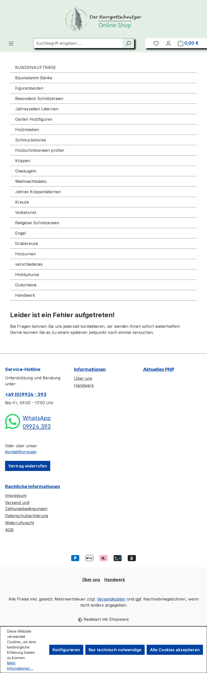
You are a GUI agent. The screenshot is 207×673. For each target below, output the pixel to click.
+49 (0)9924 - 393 (25, 394)
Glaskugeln (25, 170)
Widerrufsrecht (19, 522)
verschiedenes (29, 264)
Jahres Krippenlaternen (38, 191)
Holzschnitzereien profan (39, 150)
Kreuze (22, 202)
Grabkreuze (26, 243)
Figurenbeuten (29, 88)
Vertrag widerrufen (27, 465)
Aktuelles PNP (158, 369)
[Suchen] (128, 43)
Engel (20, 233)
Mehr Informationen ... (20, 665)
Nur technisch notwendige (115, 649)
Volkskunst (25, 212)
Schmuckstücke (30, 139)
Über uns (83, 378)
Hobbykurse (27, 274)
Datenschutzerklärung (26, 515)
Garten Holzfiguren (33, 119)
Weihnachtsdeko (31, 181)
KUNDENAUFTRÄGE (35, 67)
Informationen (90, 369)
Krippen (22, 160)
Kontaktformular (20, 451)
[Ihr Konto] (168, 43)
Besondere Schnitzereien (39, 98)
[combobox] (78, 43)
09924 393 (37, 426)
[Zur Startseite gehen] (103, 19)
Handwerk (25, 295)
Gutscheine (26, 284)
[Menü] (11, 43)
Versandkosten (111, 599)
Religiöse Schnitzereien (37, 222)
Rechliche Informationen (32, 486)
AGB (9, 529)
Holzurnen (25, 253)
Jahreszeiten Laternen (36, 108)
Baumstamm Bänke (33, 77)
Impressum (16, 495)
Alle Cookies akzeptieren (175, 649)
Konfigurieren (66, 649)
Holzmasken (27, 129)
